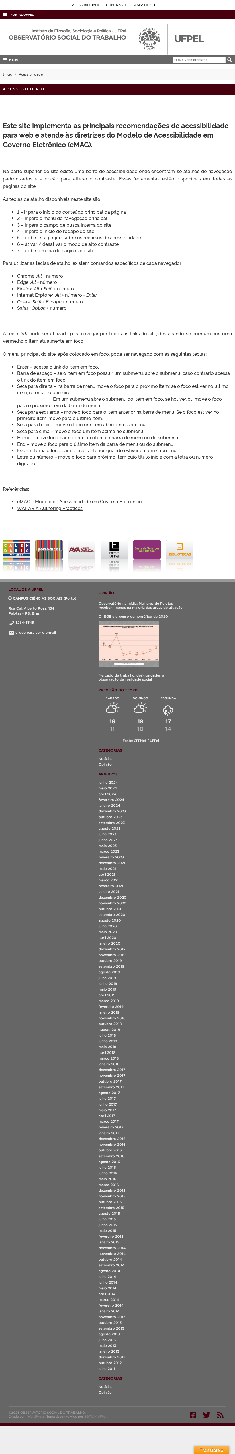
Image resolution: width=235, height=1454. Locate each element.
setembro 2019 (111, 966)
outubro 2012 (110, 1363)
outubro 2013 (110, 1322)
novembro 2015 (112, 1196)
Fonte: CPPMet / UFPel (141, 740)
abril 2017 (107, 1116)
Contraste (117, 4)
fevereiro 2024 (111, 800)
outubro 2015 (110, 1202)
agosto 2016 (109, 1162)
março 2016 (109, 1185)
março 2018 (109, 1058)
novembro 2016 (112, 1144)
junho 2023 (108, 840)
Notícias (105, 758)
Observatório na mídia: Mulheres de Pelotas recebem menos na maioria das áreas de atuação (141, 605)
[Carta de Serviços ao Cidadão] (147, 556)
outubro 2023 (110, 817)
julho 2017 (107, 1098)
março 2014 (109, 1299)
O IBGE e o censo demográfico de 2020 (133, 616)
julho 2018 (107, 1035)
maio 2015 (107, 1230)
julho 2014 (107, 1276)
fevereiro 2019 (111, 1006)
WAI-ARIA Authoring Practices (50, 508)
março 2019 (109, 1001)
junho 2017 (108, 1104)
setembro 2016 (111, 1156)
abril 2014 (107, 1294)
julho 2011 (107, 1368)
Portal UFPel (22, 14)
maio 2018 (107, 1047)
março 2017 (109, 1121)
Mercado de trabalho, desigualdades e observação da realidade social (131, 677)
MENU (12, 59)
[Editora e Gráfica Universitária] (114, 556)
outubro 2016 (110, 1150)
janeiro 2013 (109, 1351)
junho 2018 (108, 1041)
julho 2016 (107, 1167)
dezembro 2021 (112, 863)
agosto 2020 (110, 920)
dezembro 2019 (112, 949)
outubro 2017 (110, 1081)
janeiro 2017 (109, 1133)
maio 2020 (108, 932)
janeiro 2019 (109, 1012)
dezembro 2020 (112, 897)
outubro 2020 (111, 909)
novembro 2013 (112, 1317)
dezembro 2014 (112, 1248)
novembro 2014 (112, 1253)
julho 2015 (107, 1219)
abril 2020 (107, 937)
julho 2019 (107, 978)
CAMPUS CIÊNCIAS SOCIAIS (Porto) (44, 598)
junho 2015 (108, 1225)
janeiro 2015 (109, 1242)
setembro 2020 (112, 914)
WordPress (36, 1416)
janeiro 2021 (109, 891)
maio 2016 (107, 1179)
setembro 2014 (111, 1265)
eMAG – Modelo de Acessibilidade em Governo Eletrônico (79, 501)
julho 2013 (107, 1340)
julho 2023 (107, 834)
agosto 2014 (109, 1271)
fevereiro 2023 (111, 857)
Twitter (206, 1415)
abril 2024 (107, 794)
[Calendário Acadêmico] (16, 556)
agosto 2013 (109, 1334)
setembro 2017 (111, 1087)
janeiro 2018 (109, 1064)
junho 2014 (108, 1282)
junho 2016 (108, 1173)
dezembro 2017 (112, 1070)
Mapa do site (145, 4)
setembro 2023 (112, 823)
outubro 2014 (110, 1259)
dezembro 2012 (112, 1357)
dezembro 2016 (112, 1139)
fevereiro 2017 (111, 1127)
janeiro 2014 (109, 1311)
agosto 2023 (109, 828)
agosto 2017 (109, 1093)
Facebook (193, 1415)
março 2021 (109, 880)
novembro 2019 (112, 955)
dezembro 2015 (112, 1190)
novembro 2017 (112, 1075)
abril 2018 (107, 1052)
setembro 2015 (111, 1208)
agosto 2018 (109, 1029)
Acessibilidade (86, 4)
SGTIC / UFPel (95, 1416)
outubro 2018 (110, 1024)
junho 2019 (108, 983)
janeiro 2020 (109, 943)
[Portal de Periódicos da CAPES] (49, 556)
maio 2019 (107, 989)
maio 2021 (107, 869)
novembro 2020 (112, 903)
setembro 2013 (111, 1328)
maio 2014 (107, 1288)
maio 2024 (108, 788)
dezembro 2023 (112, 811)
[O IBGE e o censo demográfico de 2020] (129, 644)
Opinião (105, 764)
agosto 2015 (109, 1213)
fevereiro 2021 (111, 886)
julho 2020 (108, 926)
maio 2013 (107, 1345)
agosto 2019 (109, 972)
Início (7, 74)
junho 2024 (108, 782)
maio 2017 (107, 1110)
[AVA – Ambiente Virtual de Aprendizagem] (81, 556)
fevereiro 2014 (111, 1305)
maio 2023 (108, 846)
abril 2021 (107, 874)
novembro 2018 (112, 1018)
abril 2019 (107, 995)
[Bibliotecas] (179, 556)
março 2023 (109, 851)
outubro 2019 (110, 960)
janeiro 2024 (109, 805)
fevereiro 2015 (111, 1236)
